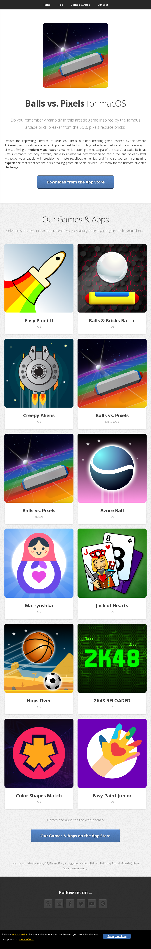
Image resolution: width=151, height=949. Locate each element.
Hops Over (39, 700)
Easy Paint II (39, 320)
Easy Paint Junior (112, 795)
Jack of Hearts (112, 605)
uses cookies (19, 934)
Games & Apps (80, 4)
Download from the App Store (75, 182)
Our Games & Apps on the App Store (75, 835)
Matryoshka (39, 605)
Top (60, 4)
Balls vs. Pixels (112, 415)
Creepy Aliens (39, 415)
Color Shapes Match (39, 795)
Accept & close (117, 936)
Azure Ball (112, 510)
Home (46, 4)
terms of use (26, 939)
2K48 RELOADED (112, 700)
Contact (103, 4)
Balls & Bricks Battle (112, 320)
